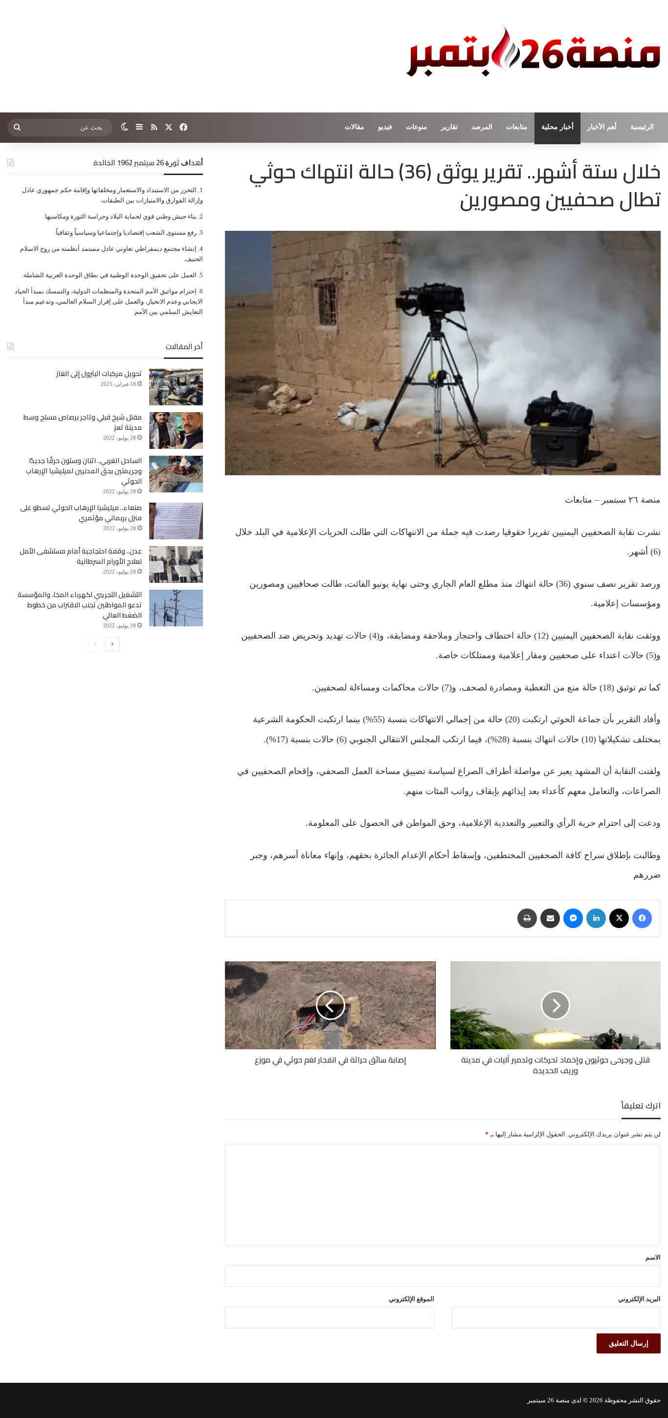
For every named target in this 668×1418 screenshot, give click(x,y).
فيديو (385, 127)
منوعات (416, 127)
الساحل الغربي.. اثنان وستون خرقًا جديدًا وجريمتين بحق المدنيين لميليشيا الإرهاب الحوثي (84, 470)
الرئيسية (642, 127)
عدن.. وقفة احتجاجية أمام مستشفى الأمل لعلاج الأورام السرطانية (81, 556)
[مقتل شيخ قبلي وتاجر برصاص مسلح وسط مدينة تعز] (176, 430)
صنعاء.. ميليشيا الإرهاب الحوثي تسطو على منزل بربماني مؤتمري (81, 512)
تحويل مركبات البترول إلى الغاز (99, 373)
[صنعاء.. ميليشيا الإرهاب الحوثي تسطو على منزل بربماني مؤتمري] (176, 521)
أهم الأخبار (602, 127)
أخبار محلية (557, 127)
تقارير (449, 127)
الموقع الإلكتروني (411, 1299)
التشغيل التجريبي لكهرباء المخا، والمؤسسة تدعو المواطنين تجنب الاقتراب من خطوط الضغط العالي (80, 604)
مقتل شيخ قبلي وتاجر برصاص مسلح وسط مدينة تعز (82, 422)
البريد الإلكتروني (639, 1299)
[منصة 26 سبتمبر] (531, 56)
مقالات (354, 127)
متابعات (517, 127)
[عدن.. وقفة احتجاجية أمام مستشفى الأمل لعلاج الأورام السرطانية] (176, 564)
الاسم (653, 1257)
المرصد (481, 127)
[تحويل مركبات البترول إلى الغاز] (176, 387)
